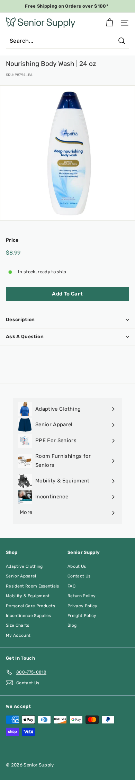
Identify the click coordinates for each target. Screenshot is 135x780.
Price (12, 240)
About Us (77, 566)
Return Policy (82, 595)
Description (20, 320)
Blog (72, 625)
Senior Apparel (21, 576)
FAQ (71, 586)
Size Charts (17, 625)
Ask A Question (25, 337)
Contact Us (79, 576)
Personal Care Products (30, 605)
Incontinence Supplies (28, 615)
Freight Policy (82, 615)
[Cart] (109, 22)
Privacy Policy (83, 605)
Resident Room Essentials (32, 586)
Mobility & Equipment (28, 595)
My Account (18, 635)
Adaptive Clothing (24, 566)
